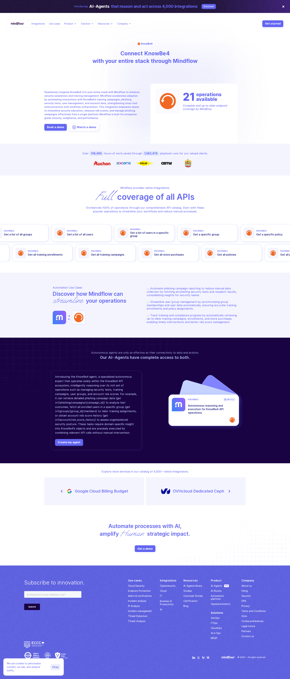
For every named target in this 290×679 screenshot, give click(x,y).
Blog (185, 606)
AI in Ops (216, 633)
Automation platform (218, 597)
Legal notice (248, 626)
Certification (190, 600)
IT (161, 595)
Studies (187, 590)
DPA (243, 600)
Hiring (244, 590)
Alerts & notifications (140, 595)
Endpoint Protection (139, 590)
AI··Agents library (192, 585)
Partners (246, 631)
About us (246, 585)
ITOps (214, 622)
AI (161, 609)
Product (68, 23)
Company (122, 23)
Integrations (38, 23)
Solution (85, 23)
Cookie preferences (252, 621)
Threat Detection (137, 616)
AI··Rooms (216, 590)
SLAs (244, 616)
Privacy (245, 606)
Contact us (247, 636)
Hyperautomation (220, 603)
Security (246, 595)
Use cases (54, 23)
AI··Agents (216, 585)
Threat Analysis (136, 621)
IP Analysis (134, 606)
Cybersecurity (168, 585)
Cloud (163, 590)
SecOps (215, 617)
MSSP (214, 638)
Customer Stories (193, 595)
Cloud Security (136, 585)
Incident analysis (137, 600)
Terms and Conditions (253, 611)
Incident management (140, 611)
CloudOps (216, 628)
